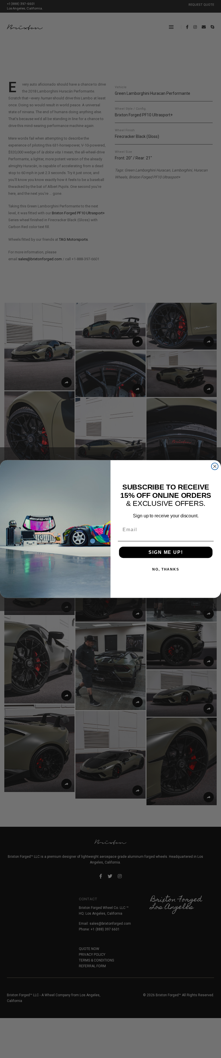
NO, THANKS (165, 569)
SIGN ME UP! (165, 552)
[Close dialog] (215, 466)
